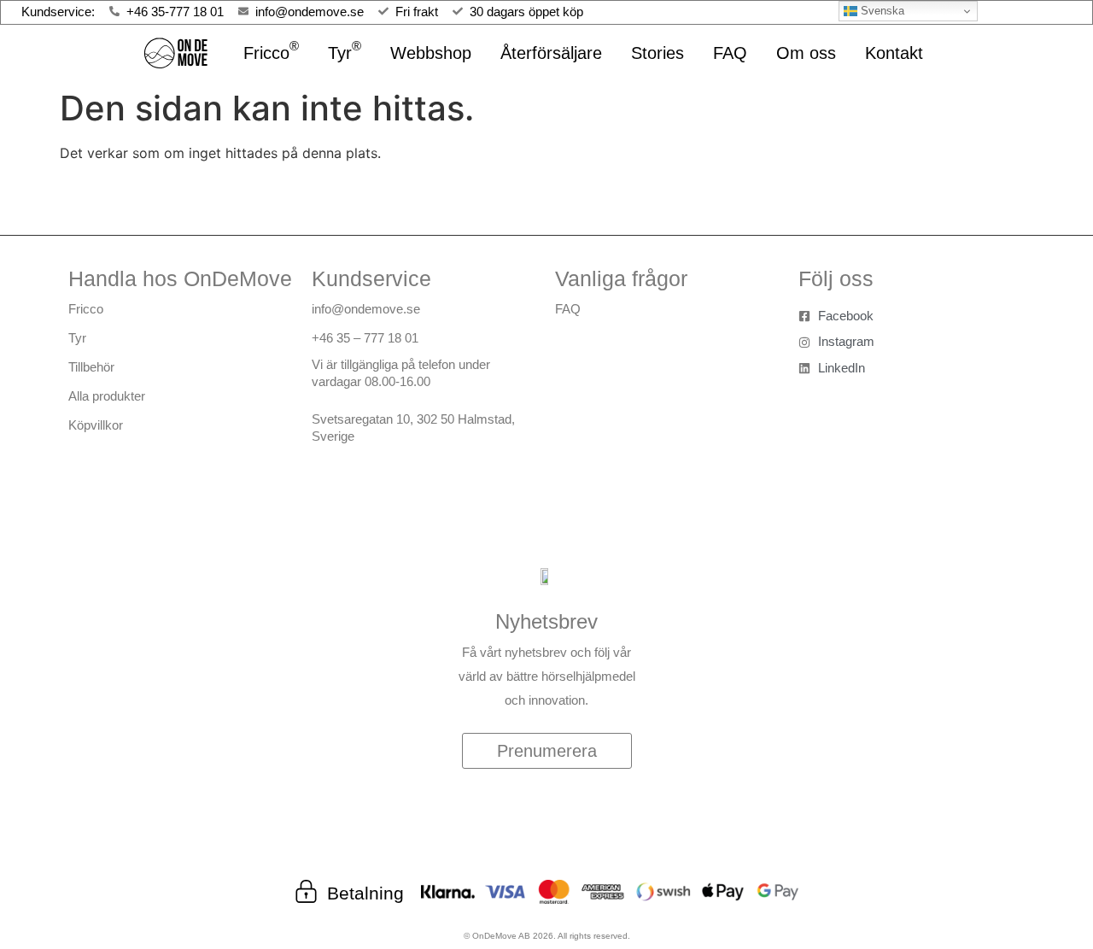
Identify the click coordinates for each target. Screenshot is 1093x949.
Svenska (880, 10)
